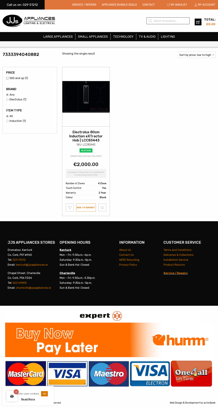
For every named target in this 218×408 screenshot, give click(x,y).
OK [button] (44, 393)
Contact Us (126, 254)
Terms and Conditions (177, 250)
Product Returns (174, 264)
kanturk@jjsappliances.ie (32, 264)
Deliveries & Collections (178, 254)
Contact (148, 4)
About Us (125, 250)
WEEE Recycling (129, 259)
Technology (123, 37)
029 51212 (19, 259)
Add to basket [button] (86, 207)
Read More (28, 399)
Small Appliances (93, 37)
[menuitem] (84, 5)
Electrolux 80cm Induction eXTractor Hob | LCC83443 (86, 136)
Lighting (168, 37)
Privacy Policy (128, 264)
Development (192, 402)
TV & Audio (147, 37)
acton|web (209, 402)
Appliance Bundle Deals (119, 4)
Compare (102, 207)
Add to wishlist (70, 207)
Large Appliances (58, 37)
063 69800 (20, 282)
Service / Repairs (84, 4)
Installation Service (176, 259)
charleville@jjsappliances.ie (33, 287)
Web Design (176, 402)
